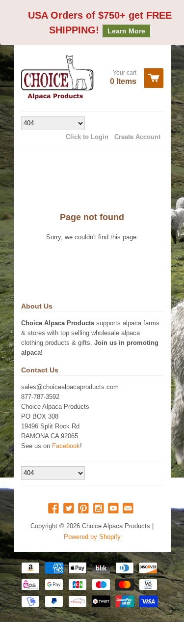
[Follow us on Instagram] (99, 509)
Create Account (137, 137)
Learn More (126, 31)
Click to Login (87, 137)
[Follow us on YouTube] (114, 509)
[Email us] (129, 509)
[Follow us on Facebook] (54, 509)
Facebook (66, 446)
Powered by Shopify (92, 536)
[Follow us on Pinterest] (84, 509)
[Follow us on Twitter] (69, 509)
